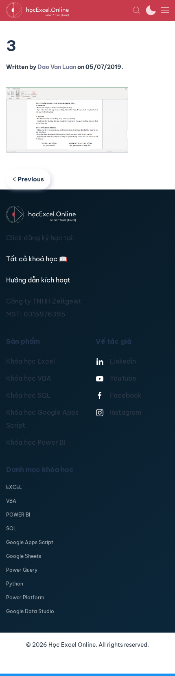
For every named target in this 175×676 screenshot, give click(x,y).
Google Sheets (23, 556)
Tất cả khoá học (36, 259)
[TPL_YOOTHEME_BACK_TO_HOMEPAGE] (69, 10)
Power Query (21, 570)
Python (14, 584)
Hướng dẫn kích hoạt (38, 280)
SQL (11, 528)
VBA (11, 501)
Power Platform (25, 597)
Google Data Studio (30, 611)
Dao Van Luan (56, 67)
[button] (136, 10)
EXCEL (14, 487)
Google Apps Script (29, 542)
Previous (31, 179)
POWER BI (18, 515)
